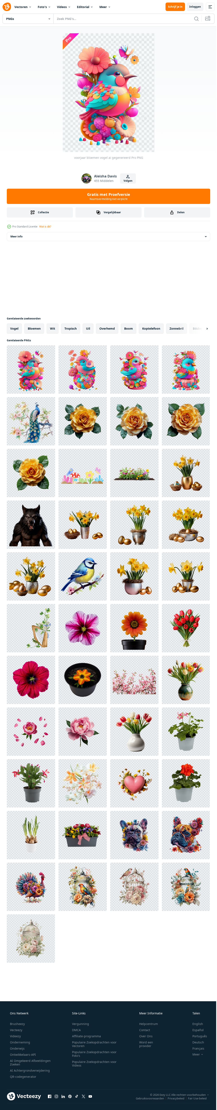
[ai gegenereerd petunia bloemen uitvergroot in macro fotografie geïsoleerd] (82, 628)
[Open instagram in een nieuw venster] (56, 1096)
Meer (103, 7)
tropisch (70, 328)
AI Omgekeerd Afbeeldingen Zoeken (25, 1062)
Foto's (42, 7)
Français (196, 1048)
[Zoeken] (193, 18)
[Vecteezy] (7, 7)
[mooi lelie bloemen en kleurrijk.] (82, 783)
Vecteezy (16, 1030)
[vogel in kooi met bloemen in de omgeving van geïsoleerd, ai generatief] (82, 887)
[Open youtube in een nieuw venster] (90, 1096)
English (195, 1024)
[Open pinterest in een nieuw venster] (70, 1096)
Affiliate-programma (85, 1036)
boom (128, 328)
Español (195, 1030)
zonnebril (177, 328)
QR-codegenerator (23, 1077)
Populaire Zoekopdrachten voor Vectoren (93, 1044)
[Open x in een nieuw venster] (83, 1096)
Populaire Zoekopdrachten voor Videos (93, 1063)
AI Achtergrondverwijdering (29, 1070)
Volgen (126, 181)
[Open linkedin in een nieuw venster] (63, 1096)
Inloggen (192, 6)
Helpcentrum (145, 1024)
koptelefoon (151, 328)
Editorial (83, 7)
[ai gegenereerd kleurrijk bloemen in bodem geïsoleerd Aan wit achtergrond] (134, 473)
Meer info (16, 236)
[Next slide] (200, 329)
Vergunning (79, 1024)
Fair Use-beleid (194, 1098)
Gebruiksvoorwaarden (147, 1098)
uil (88, 328)
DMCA (75, 1030)
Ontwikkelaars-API (22, 1055)
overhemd (107, 328)
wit (52, 328)
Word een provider (143, 1044)
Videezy (15, 1036)
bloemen (34, 328)
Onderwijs (17, 1048)
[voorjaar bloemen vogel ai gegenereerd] (31, 369)
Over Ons (143, 1036)
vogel (14, 328)
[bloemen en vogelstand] (82, 473)
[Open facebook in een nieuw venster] (49, 1096)
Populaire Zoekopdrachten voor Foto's (93, 1054)
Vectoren (21, 7)
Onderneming (20, 1042)
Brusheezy (17, 1024)
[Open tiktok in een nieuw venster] (76, 1096)
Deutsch (195, 1042)
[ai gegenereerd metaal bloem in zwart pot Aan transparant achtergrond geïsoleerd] (134, 628)
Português (197, 1036)
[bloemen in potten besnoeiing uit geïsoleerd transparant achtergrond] (186, 731)
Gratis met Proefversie (106, 196)
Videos (62, 7)
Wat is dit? (45, 226)
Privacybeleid (172, 1098)
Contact (141, 1030)
